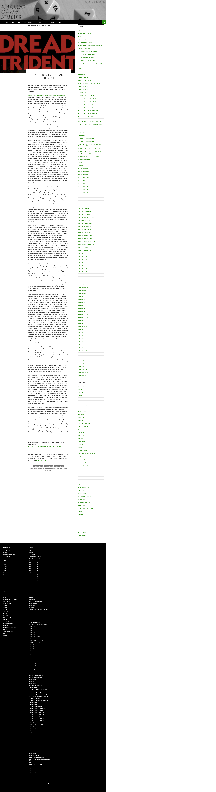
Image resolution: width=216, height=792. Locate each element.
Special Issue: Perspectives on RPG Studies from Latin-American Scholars (90, 152)
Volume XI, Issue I (82, 360)
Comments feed (82, 532)
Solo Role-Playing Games (84, 496)
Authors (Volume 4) (83, 186)
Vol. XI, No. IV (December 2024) (86, 250)
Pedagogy (80, 475)
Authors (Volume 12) (83, 177)
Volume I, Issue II (82, 256)
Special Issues (81, 74)
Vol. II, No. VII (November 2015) (86, 217)
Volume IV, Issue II (82, 299)
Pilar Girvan (81, 481)
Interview (80, 438)
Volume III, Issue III (83, 287)
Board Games (81, 399)
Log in (79, 526)
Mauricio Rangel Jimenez (84, 465)
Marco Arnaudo (82, 462)
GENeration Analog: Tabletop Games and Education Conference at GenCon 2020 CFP (89, 120)
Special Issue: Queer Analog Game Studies (89, 156)
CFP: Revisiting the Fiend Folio (86, 57)
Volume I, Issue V (82, 262)
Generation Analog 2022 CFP (85, 89)
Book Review (81, 402)
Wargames (80, 514)
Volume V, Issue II (82, 326)
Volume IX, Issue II (82, 311)
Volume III (80, 281)
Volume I (80, 253)
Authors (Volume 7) (83, 196)
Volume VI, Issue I (82, 332)
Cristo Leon (81, 417)
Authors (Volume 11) (83, 174)
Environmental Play (83, 426)
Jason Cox (80, 444)
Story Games (81, 505)
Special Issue (81, 499)
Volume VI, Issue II (82, 335)
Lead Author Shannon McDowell (86, 453)
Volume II (80, 266)
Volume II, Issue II (82, 269)
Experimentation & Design (85, 42)
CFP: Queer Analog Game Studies (86, 54)
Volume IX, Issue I (82, 308)
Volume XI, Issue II (82, 363)
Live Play (80, 456)
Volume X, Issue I (82, 351)
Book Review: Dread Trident (48, 76)
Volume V (80, 323)
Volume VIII (81, 341)
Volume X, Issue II (82, 354)
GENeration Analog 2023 (84, 92)
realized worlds (59, 466)
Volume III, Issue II (82, 284)
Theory (80, 511)
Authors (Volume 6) (83, 193)
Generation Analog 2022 (84, 86)
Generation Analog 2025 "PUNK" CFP (88, 107)
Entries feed (81, 529)
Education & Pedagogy (84, 423)
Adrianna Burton (48, 71)
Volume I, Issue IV (82, 259)
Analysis (80, 36)
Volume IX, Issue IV (83, 320)
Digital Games (81, 420)
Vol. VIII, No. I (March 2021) (85, 247)
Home (6, 22)
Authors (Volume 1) (83, 168)
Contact (60, 22)
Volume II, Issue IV (82, 275)
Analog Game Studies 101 (84, 33)
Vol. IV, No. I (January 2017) (85, 223)
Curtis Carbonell (38, 466)
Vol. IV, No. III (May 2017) (84, 226)
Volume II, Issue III (82, 272)
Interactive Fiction (83, 435)
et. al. (79, 429)
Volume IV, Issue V (83, 302)
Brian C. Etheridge (82, 405)
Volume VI (80, 329)
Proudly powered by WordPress (10, 790)
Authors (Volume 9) (83, 202)
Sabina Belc (81, 490)
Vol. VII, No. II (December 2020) (86, 244)
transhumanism (62, 468)
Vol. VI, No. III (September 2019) (86, 241)
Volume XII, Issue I (82, 369)
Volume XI (80, 357)
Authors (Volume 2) (83, 180)
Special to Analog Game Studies (86, 502)
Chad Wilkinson (82, 411)
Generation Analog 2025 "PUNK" (86, 104)
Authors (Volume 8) (83, 199)
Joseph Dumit (81, 447)
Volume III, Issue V (82, 293)
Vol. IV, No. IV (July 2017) (84, 229)
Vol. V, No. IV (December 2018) (86, 238)
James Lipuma (81, 441)
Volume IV (80, 296)
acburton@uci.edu (41, 460)
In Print (19, 22)
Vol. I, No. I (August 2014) (84, 208)
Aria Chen (80, 390)
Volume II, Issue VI (82, 278)
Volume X (80, 348)
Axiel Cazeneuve (82, 396)
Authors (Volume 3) (83, 183)
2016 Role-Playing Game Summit (86, 138)
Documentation (82, 39)
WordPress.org (82, 535)
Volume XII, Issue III (83, 372)
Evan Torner (81, 432)
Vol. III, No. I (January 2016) (85, 220)
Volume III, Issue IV (83, 290)
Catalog (12, 22)
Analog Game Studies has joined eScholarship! (90, 45)
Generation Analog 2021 (84, 80)
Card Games (81, 408)
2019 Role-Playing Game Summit (86, 141)
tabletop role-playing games (38, 468)
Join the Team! (82, 132)
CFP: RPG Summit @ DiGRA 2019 (87, 60)
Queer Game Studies (83, 487)
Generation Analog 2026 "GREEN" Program (89, 114)
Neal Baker (81, 472)
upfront (48, 470)
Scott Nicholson (82, 493)
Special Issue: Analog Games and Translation (89, 149)
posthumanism (49, 466)
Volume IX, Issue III (83, 314)
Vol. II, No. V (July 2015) (84, 214)
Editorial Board (82, 205)
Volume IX (80, 305)
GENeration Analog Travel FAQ (86, 117)
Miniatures (81, 469)
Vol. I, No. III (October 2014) (85, 211)
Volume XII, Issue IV (83, 375)
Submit (52, 22)
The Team (39, 22)
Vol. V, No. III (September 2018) (86, 235)
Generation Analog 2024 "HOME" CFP (88, 101)
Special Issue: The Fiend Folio (85, 159)
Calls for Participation (84, 48)
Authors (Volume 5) (83, 190)
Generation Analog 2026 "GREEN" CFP (88, 111)
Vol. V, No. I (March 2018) (84, 232)
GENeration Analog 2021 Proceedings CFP (89, 83)
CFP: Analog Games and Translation (87, 51)
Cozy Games (81, 414)
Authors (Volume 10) (83, 171)
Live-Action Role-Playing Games (86, 459)
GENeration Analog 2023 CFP (86, 95)
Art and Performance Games (85, 393)
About (45, 22)
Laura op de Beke (82, 450)
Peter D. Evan (81, 478)
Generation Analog (28, 22)
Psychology (81, 484)
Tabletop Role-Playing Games (85, 508)
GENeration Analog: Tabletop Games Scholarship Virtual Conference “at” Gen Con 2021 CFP (90, 125)
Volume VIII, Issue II (83, 345)
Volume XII (81, 366)
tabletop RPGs (52, 468)
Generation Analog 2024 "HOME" (87, 98)
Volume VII (81, 338)
